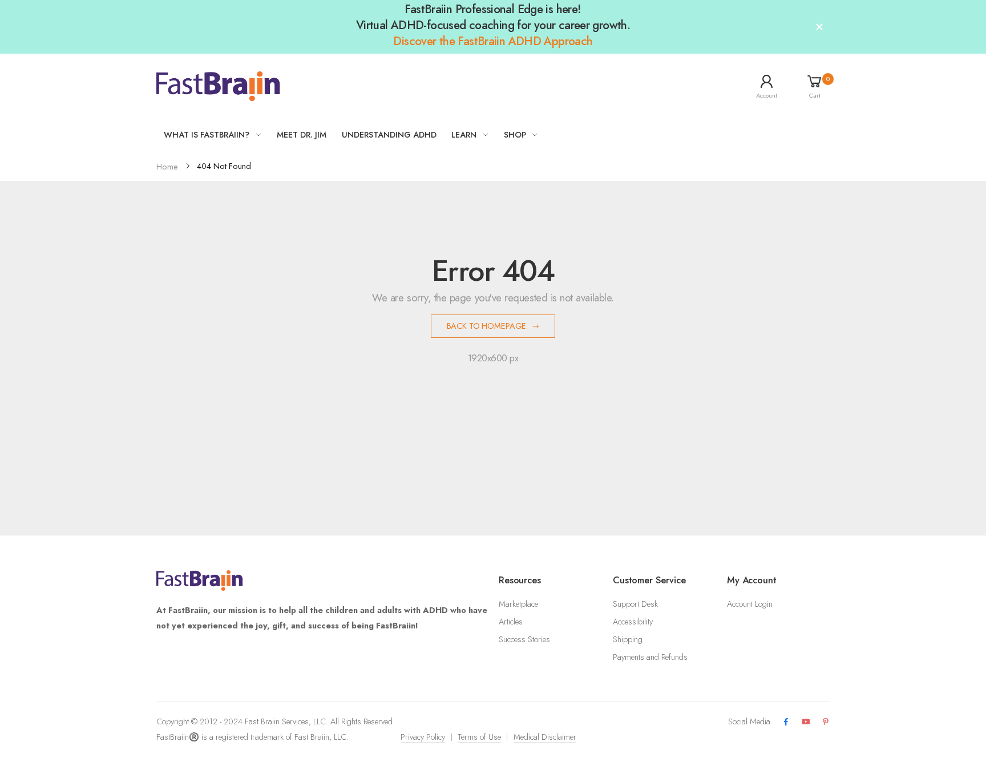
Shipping (627, 639)
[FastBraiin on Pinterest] (826, 722)
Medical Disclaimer (545, 737)
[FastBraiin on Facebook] (786, 722)
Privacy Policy (423, 737)
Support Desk (635, 604)
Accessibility (633, 621)
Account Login (750, 604)
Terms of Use (479, 737)
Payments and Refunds (650, 657)
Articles (511, 621)
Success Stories (524, 639)
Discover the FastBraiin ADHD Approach (492, 41)
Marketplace (518, 604)
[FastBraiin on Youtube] (806, 722)
